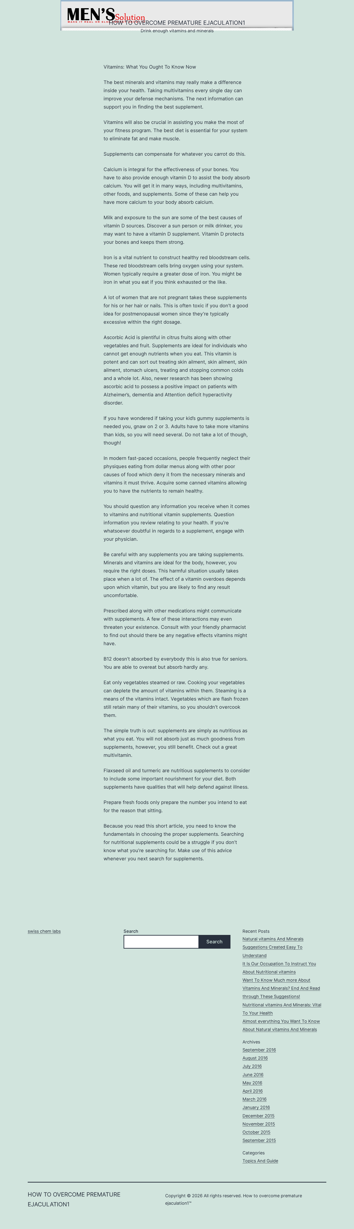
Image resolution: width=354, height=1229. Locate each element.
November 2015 (259, 1123)
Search (131, 931)
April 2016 (253, 1091)
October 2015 (256, 1132)
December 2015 (259, 1115)
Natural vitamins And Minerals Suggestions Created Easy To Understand (273, 947)
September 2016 (259, 1049)
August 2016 (255, 1058)
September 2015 (259, 1140)
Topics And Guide (260, 1160)
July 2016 (252, 1066)
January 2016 (256, 1107)
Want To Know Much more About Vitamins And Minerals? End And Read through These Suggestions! (281, 988)
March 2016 (255, 1099)
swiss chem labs (44, 931)
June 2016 (253, 1074)
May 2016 (252, 1082)
